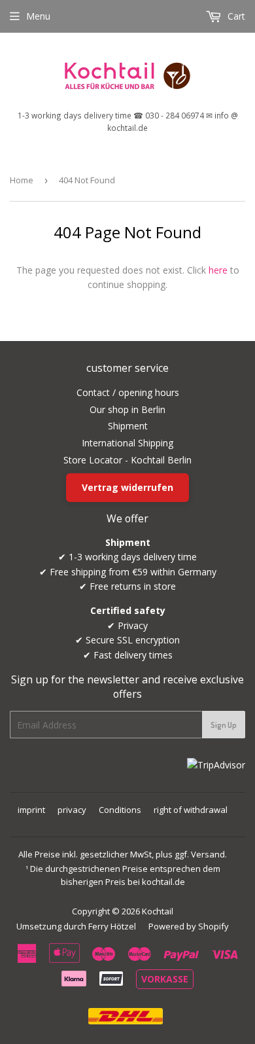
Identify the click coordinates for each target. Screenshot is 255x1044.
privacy (72, 810)
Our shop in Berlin (127, 409)
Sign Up (224, 725)
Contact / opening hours (127, 392)
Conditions (120, 810)
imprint (31, 810)
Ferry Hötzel (112, 926)
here (218, 270)
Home (21, 180)
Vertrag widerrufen (127, 487)
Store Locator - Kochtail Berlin (127, 460)
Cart (235, 16)
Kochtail (157, 911)
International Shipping (127, 443)
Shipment (128, 426)
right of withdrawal (191, 810)
